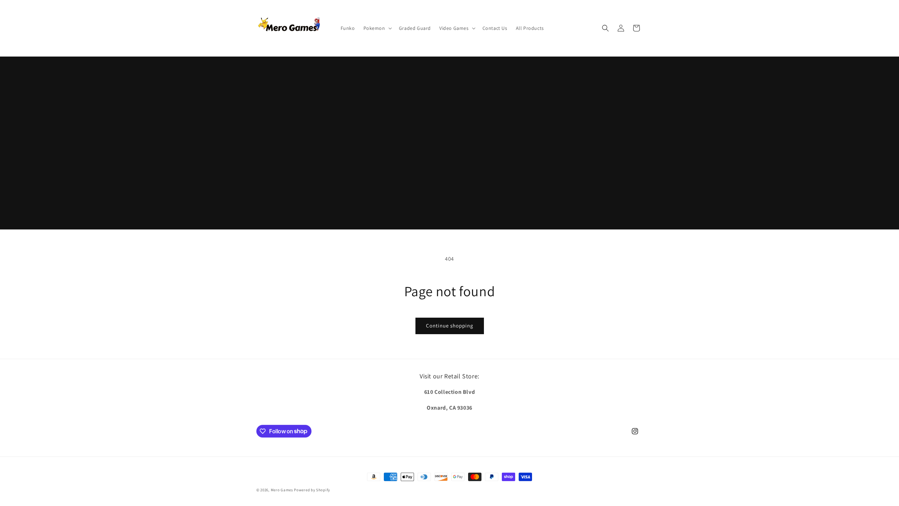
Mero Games (282, 489)
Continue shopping (449, 325)
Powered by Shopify (312, 489)
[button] (377, 28)
